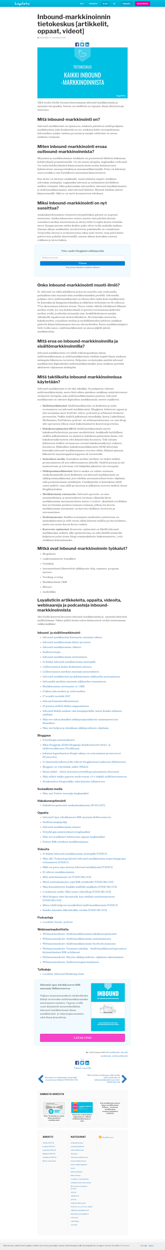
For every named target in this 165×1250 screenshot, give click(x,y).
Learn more (125, 1246)
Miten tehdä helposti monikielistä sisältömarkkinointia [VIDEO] (80, 905)
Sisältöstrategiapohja (55, 822)
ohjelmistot (75, 1196)
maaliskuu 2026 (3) (49, 1157)
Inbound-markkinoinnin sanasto (62, 827)
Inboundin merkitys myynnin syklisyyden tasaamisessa (74, 681)
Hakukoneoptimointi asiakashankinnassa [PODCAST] (74, 805)
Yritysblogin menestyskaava (59, 740)
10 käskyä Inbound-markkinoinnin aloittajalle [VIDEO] (75, 854)
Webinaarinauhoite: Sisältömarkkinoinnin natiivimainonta (77, 939)
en (114, 4)
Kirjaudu (126, 4)
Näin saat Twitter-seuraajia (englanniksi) (66, 793)
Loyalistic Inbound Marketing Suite (63, 974)
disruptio (74, 1154)
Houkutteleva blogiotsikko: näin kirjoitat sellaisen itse (74, 781)
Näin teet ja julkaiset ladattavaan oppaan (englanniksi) (74, 837)
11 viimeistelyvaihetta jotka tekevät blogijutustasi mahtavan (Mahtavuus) (84, 762)
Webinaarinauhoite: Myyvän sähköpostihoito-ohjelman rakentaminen (83, 957)
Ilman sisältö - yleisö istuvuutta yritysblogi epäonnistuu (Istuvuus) (81, 771)
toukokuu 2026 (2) (49, 1150)
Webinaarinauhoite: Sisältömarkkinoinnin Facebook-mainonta (79, 943)
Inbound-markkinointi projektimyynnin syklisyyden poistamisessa (81, 676)
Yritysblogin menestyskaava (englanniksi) (66, 832)
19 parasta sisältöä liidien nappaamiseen (66, 706)
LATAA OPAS (82, 1037)
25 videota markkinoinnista (58, 872)
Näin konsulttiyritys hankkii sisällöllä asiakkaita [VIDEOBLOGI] (80, 887)
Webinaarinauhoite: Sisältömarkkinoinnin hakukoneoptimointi (80, 934)
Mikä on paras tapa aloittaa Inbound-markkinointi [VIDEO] (78, 867)
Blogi (105, 4)
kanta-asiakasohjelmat (79, 1164)
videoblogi (75, 1221)
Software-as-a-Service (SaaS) (81, 1207)
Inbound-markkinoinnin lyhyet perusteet (67, 642)
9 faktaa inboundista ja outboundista (64, 691)
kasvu (73, 1168)
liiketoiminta (75, 1175)
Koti (82, 4)
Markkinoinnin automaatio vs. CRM (63, 686)
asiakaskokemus (77, 1143)
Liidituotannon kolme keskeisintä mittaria (67, 667)
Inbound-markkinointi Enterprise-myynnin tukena (72, 637)
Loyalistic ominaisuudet (80, 1179)
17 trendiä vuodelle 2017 (56, 696)
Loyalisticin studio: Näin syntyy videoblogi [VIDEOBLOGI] (77, 891)
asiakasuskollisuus (77, 1146)
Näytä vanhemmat (49, 1161)
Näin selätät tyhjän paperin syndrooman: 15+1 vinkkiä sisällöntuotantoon (85, 776)
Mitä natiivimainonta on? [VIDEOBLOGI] (67, 877)
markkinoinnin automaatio (81, 1183)
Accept (144, 1245)
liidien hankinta (76, 1172)
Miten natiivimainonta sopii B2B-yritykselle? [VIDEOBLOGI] (78, 882)
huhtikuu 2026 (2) (49, 1154)
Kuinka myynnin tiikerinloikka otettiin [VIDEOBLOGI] (75, 910)
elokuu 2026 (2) (48, 1143)
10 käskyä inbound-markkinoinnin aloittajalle (69, 662)
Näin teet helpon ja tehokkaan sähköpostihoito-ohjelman (76, 728)
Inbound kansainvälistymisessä (61, 701)
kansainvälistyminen (78, 1161)
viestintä (74, 1225)
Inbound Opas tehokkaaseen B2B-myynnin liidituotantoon (77, 817)
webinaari (74, 1217)
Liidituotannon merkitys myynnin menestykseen (71, 671)
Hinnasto (93, 4)
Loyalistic (95, 501)
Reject (151, 1246)
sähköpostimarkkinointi (80, 1210)
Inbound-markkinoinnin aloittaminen (65, 657)
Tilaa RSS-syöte (107, 1137)
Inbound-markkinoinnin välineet (62, 647)
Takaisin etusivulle (82, 1068)
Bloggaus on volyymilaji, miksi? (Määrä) (65, 767)
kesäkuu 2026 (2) (49, 1146)
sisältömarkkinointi (120, 1056)
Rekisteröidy (142, 4)
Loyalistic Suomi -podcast (58, 922)
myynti (73, 1192)
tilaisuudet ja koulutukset (80, 1214)
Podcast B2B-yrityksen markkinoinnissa (65, 841)
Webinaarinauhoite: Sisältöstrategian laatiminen (71, 962)
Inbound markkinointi (79, 1157)
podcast (73, 1199)
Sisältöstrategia (51, 652)
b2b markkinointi (113, 1052)
